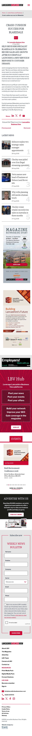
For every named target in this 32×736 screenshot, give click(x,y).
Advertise (5, 655)
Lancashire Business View (17, 42)
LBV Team (5, 658)
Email (7, 587)
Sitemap (4, 715)
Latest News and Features (14, 13)
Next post (27, 128)
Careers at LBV (7, 661)
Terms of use (5, 711)
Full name (8, 551)
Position (7, 560)
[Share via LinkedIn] (13, 116)
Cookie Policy (6, 709)
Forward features (8, 677)
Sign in (4, 686)
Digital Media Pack (8, 674)
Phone (7, 595)
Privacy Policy (6, 707)
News (16, 38)
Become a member (8, 683)
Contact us (5, 664)
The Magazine (6, 651)
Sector (7, 578)
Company (8, 569)
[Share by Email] (24, 116)
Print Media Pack (7, 670)
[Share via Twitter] (16, 116)
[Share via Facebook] (20, 116)
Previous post (6, 128)
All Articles (5, 713)
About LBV (5, 648)
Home (4, 13)
